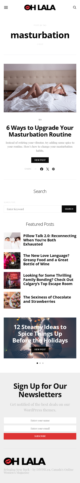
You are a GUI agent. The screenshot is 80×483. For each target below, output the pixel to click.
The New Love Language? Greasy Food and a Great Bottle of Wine (46, 259)
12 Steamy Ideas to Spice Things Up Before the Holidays (40, 333)
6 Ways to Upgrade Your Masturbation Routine (39, 131)
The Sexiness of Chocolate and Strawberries (47, 299)
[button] (37, 363)
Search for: (9, 202)
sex (40, 119)
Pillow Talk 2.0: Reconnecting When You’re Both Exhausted (49, 240)
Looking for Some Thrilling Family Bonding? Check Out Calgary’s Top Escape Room (48, 279)
